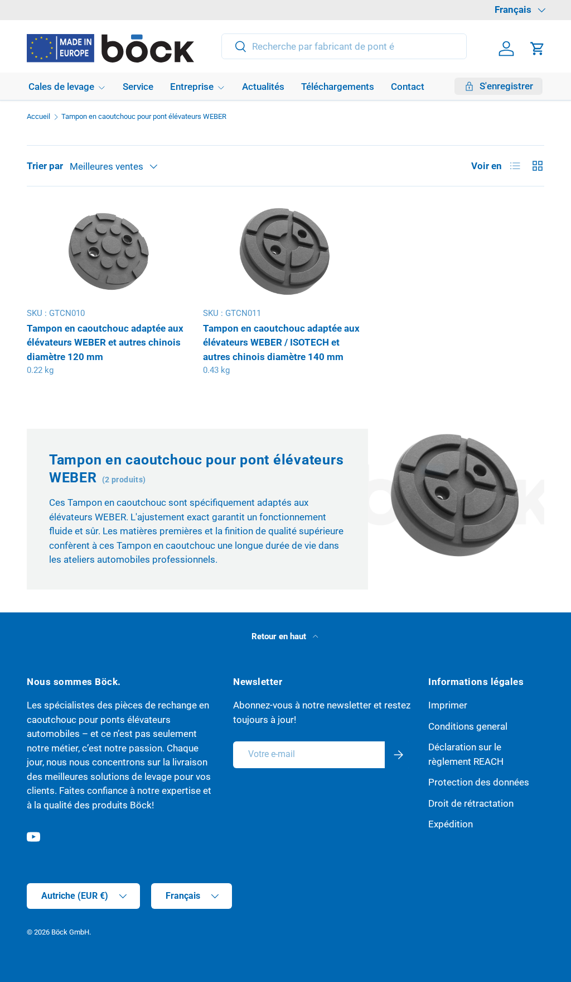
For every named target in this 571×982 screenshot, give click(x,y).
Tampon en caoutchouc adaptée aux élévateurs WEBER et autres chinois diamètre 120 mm (105, 342)
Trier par (45, 165)
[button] (537, 48)
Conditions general (467, 726)
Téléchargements (337, 86)
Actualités (263, 86)
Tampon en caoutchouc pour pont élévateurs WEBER (143, 117)
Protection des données (478, 782)
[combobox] (344, 46)
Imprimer (447, 705)
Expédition (450, 824)
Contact (407, 86)
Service (138, 86)
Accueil (38, 117)
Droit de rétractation (471, 803)
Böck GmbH (70, 932)
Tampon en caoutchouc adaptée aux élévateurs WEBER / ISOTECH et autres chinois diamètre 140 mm (281, 342)
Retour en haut (279, 636)
